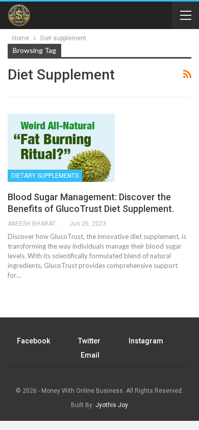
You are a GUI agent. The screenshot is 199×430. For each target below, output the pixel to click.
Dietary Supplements (45, 175)
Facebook (33, 341)
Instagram (146, 341)
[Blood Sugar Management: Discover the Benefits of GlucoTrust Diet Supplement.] (61, 148)
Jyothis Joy (111, 405)
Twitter (89, 341)
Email (90, 355)
